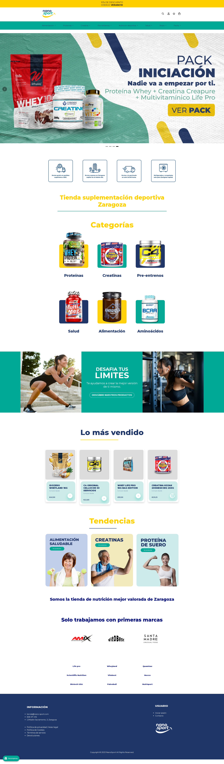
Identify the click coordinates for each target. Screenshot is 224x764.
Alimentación (48, 25)
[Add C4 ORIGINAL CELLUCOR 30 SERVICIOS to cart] (104, 498)
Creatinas (112, 275)
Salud (147, 25)
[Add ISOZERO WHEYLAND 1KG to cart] (70, 495)
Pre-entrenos (104, 25)
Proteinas (67, 25)
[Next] (156, 638)
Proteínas (73, 275)
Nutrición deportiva (127, 25)
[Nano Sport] (49, 13)
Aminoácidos (150, 331)
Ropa (162, 25)
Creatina (84, 25)
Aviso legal (53, 727)
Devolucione (33, 735)
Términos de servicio (36, 733)
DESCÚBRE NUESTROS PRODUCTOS (112, 395)
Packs (176, 25)
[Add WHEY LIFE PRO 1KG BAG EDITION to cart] (138, 495)
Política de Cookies (35, 730)
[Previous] (4, 89)
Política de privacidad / (37, 727)
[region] (112, 3)
